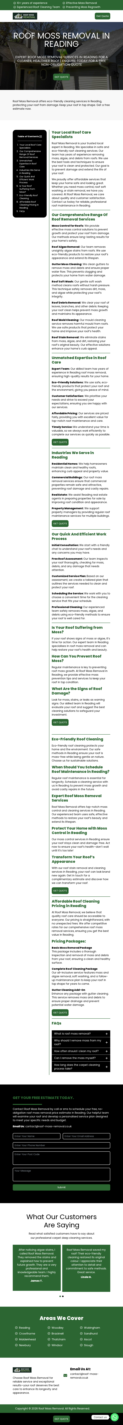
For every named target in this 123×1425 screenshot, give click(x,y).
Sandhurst (91, 1333)
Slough (88, 1345)
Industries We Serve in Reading (30, 172)
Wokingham (92, 1328)
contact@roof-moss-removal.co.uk (48, 1126)
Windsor (57, 1345)
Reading (24, 1328)
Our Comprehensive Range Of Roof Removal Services (30, 154)
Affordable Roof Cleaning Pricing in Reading (29, 204)
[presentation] (61, 1294)
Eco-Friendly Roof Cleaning (29, 197)
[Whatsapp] (115, 1417)
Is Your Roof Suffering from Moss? (27, 188)
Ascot (88, 1339)
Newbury (25, 1345)
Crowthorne (27, 1333)
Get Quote (102, 16)
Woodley (57, 1328)
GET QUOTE (61, 77)
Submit (61, 1187)
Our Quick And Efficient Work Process (27, 179)
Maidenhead (27, 1339)
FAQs (22, 211)
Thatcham (59, 1339)
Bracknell (58, 1333)
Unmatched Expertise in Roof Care (28, 163)
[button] (60, 1296)
